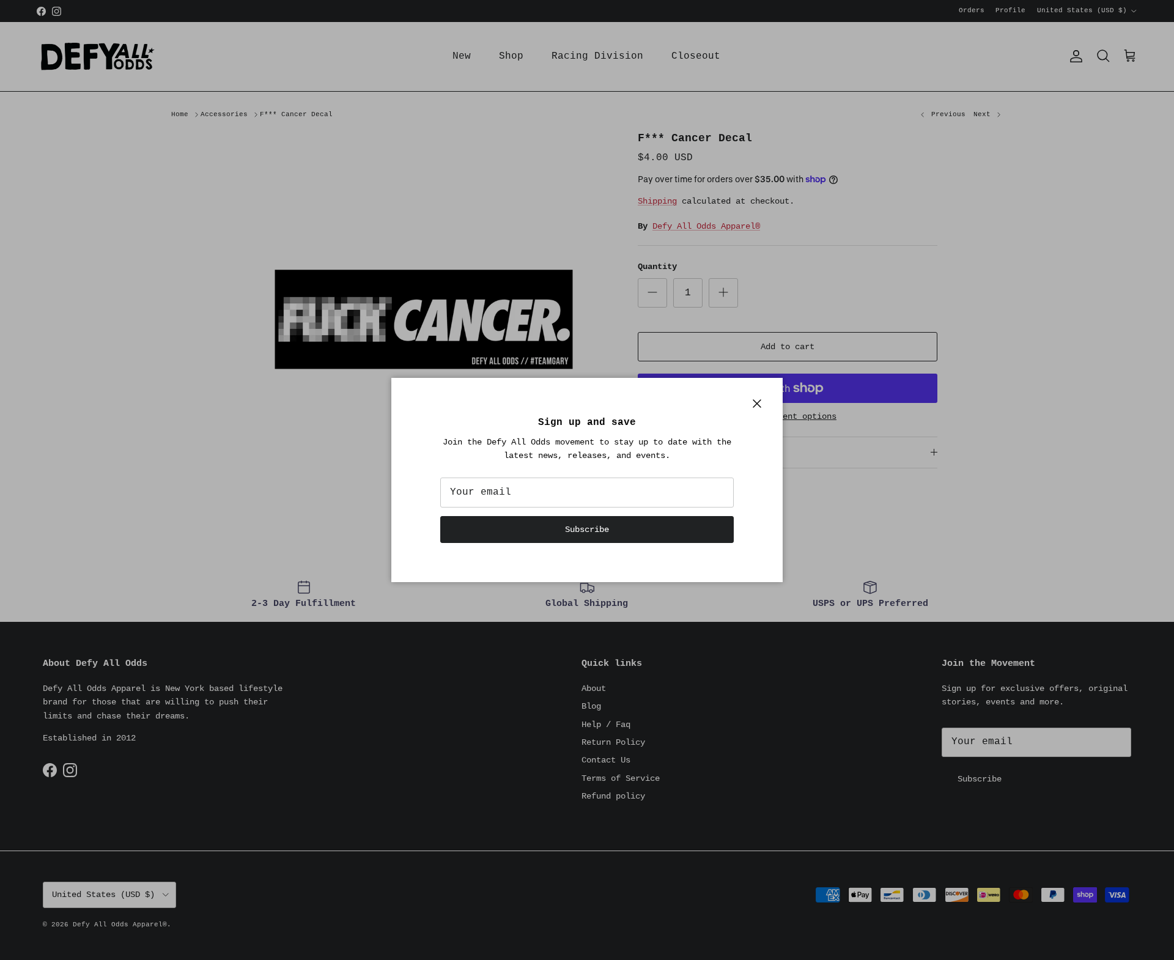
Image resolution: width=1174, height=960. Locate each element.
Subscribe (587, 529)
